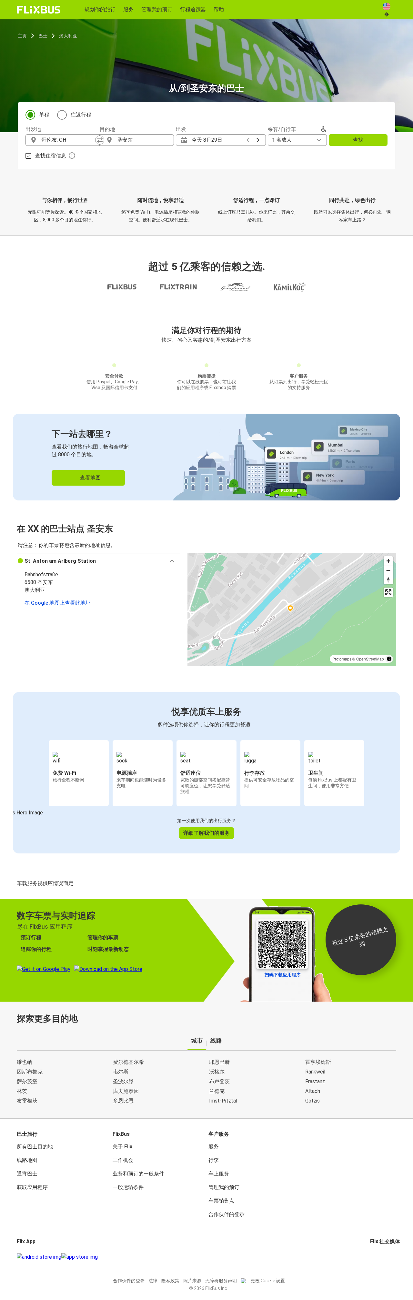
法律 (152, 1280)
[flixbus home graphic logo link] (38, 9)
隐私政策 (170, 1280)
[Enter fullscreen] (388, 592)
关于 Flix (122, 1147)
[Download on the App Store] (79, 1257)
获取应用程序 (32, 1187)
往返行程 (81, 115)
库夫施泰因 (126, 1091)
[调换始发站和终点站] (99, 140)
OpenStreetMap (370, 658)
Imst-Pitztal (223, 1101)
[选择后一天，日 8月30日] (258, 140)
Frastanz (315, 1081)
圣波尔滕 (123, 1081)
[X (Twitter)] (379, 1257)
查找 (358, 140)
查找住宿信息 (50, 156)
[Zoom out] (388, 570)
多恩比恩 (123, 1101)
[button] (98, 561)
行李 (213, 1160)
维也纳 (24, 1062)
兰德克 (217, 1091)
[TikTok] (381, 1257)
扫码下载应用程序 (283, 974)
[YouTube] (375, 1257)
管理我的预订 (223, 1187)
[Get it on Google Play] (39, 1257)
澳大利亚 (68, 35)
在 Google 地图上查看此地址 (58, 603)
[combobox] (68, 140)
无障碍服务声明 (221, 1280)
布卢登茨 (219, 1081)
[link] (206, 457)
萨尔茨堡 (27, 1081)
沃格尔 (217, 1072)
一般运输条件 (128, 1187)
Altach (312, 1091)
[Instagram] (373, 1257)
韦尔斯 (120, 1072)
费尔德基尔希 (128, 1062)
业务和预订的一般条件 (138, 1174)
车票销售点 (221, 1201)
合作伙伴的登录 (226, 1214)
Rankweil (315, 1072)
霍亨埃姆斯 (318, 1062)
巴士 (42, 35)
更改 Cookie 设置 (268, 1280)
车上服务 (218, 1174)
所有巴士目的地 (35, 1147)
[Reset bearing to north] (388, 579)
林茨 (22, 1091)
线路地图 (27, 1160)
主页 (22, 35)
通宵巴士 (27, 1174)
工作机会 (123, 1160)
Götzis (312, 1101)
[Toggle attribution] (389, 659)
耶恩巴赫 (219, 1062)
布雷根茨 (27, 1101)
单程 (44, 115)
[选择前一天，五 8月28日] (248, 140)
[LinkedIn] (377, 1257)
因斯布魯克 (30, 1072)
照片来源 (192, 1280)
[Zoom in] (388, 561)
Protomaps (341, 658)
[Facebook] (371, 1257)
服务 (213, 1147)
